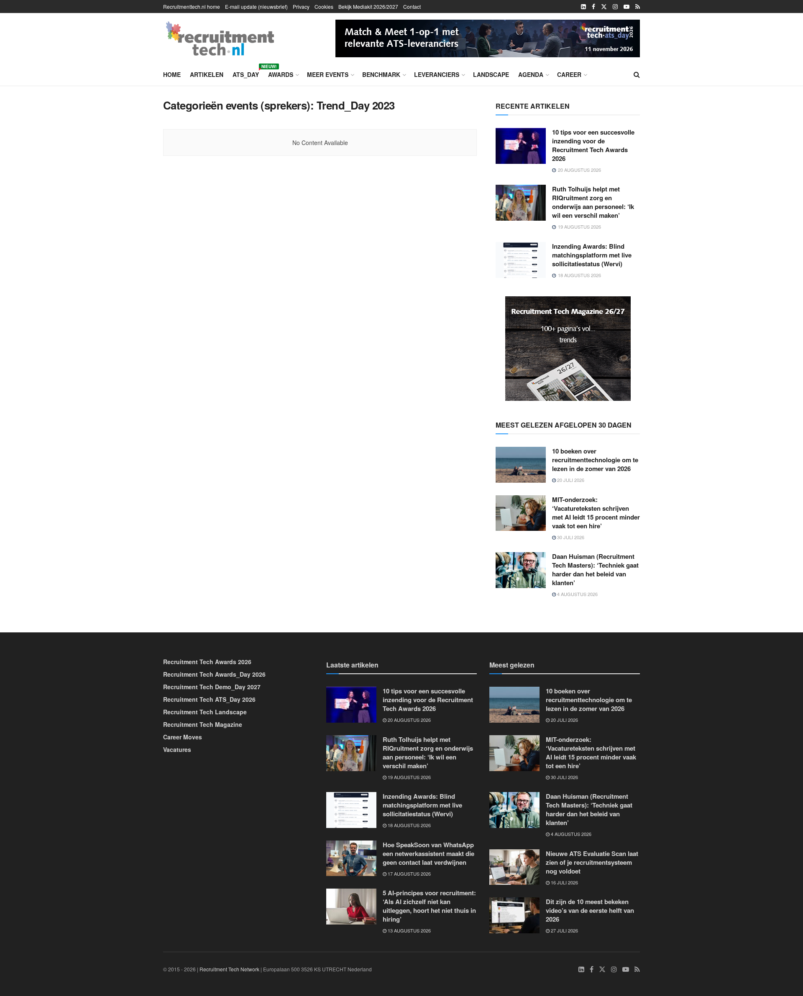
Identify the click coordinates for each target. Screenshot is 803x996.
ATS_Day (246, 73)
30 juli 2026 (570, 537)
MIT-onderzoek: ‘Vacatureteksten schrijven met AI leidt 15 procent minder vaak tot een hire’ (596, 512)
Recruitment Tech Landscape (205, 712)
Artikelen (206, 74)
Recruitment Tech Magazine (202, 724)
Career (569, 74)
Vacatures (177, 749)
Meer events (327, 74)
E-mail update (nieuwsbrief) (256, 6)
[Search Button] (637, 74)
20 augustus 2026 (408, 719)
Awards (280, 74)
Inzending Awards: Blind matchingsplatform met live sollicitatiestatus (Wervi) (592, 255)
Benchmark (381, 74)
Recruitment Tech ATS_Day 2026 (209, 699)
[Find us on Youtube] (626, 6)
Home (172, 74)
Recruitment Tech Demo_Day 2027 (212, 687)
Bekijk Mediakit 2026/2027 (368, 6)
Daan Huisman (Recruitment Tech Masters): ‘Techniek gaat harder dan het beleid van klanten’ (595, 569)
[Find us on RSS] (637, 6)
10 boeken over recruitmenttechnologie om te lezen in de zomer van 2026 (595, 459)
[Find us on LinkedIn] (583, 6)
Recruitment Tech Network (229, 969)
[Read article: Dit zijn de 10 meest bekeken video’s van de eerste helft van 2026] (514, 915)
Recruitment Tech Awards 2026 (207, 661)
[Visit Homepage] (220, 38)
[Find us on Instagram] (615, 6)
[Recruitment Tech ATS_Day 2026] (487, 37)
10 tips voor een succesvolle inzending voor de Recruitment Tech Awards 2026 (593, 145)
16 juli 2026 (564, 882)
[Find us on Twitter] (604, 6)
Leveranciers (436, 74)
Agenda (530, 74)
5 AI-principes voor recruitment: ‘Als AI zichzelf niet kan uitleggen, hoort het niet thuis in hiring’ (429, 906)
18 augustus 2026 (408, 825)
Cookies (324, 6)
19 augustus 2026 (408, 777)
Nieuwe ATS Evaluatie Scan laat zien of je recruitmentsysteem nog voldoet (592, 862)
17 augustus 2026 (408, 873)
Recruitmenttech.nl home (191, 6)
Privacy (301, 6)
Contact (412, 6)
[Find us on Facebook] (593, 6)
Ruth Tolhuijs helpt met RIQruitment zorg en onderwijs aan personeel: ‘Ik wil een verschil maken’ (593, 202)
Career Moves (182, 737)
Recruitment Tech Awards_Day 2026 (214, 674)
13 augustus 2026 (408, 930)
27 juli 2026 (564, 930)
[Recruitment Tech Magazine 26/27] (568, 348)
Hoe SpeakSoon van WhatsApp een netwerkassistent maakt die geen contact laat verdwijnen (428, 853)
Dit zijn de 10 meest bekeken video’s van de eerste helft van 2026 (590, 910)
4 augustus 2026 (577, 594)
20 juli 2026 (570, 479)
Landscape (491, 74)
